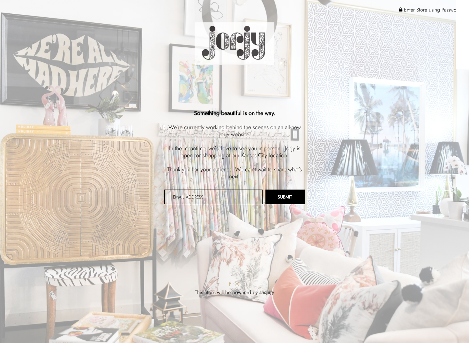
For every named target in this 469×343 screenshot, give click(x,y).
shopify (266, 292)
